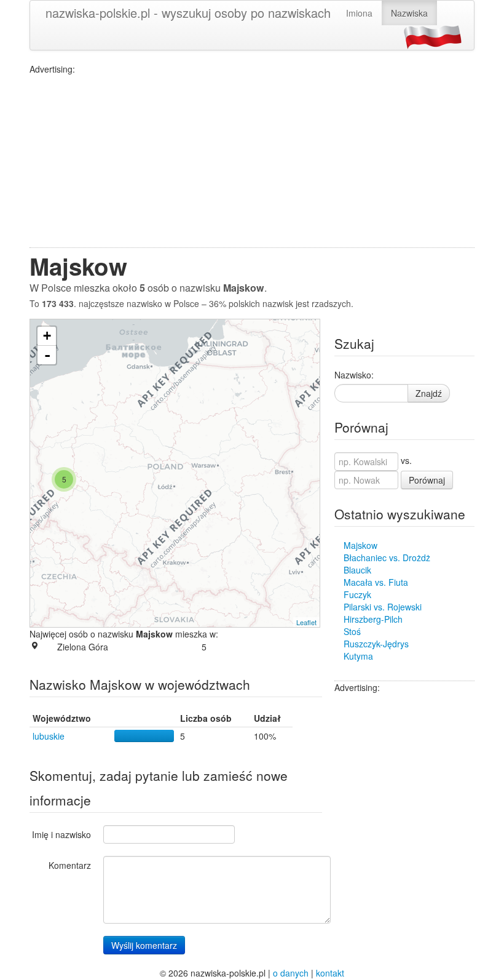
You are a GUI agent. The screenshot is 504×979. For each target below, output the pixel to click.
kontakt (330, 973)
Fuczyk (357, 594)
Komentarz (70, 865)
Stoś (352, 631)
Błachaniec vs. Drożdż (387, 557)
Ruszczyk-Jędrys (376, 643)
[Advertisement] (252, 161)
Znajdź (428, 393)
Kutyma (358, 656)
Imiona (359, 13)
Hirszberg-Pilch (373, 619)
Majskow (360, 545)
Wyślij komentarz (144, 945)
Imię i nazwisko (61, 834)
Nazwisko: (354, 375)
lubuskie (49, 736)
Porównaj (427, 480)
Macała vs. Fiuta (376, 582)
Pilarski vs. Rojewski (383, 607)
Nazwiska (409, 13)
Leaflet (306, 622)
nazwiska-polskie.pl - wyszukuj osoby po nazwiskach (188, 13)
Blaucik (357, 570)
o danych (291, 973)
